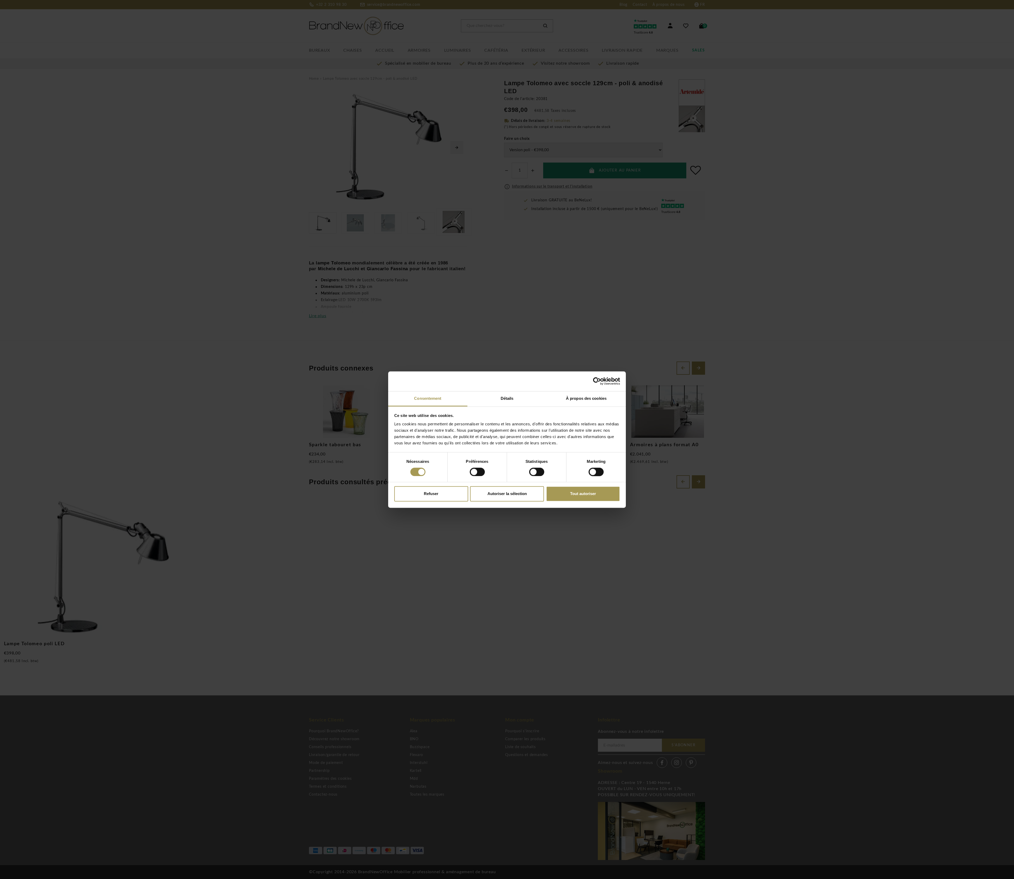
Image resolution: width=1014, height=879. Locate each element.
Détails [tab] (507, 398)
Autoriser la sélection (507, 494)
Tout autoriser (583, 494)
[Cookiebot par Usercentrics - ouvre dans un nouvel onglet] (597, 381)
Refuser (431, 494)
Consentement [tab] (427, 398)
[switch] (477, 472)
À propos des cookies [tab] (586, 398)
